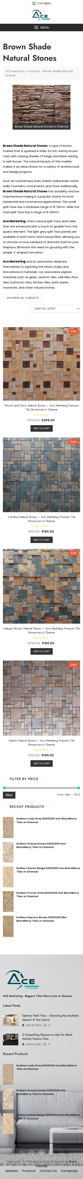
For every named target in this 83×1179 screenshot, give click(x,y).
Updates (11, 1171)
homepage (69, 1171)
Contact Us (48, 1171)
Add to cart (41, 428)
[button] (41, 27)
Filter (9, 795)
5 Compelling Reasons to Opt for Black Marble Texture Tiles (47, 1037)
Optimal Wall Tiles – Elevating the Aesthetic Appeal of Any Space (50, 1017)
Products (29, 1171)
